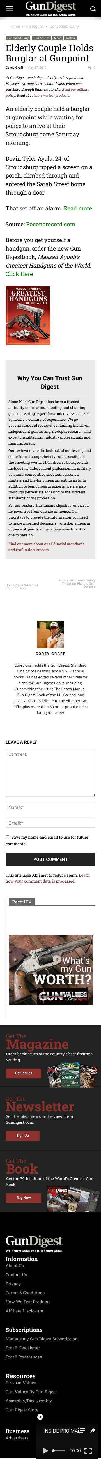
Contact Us (16, 1275)
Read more (78, 208)
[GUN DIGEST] (50, 8)
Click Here (19, 274)
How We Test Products (28, 1302)
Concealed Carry (64, 26)
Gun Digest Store (22, 1410)
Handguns (35, 26)
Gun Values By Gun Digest (31, 1392)
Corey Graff (14, 68)
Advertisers (17, 1438)
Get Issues (23, 1073)
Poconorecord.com (50, 224)
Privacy (13, 1284)
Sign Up (22, 1136)
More (57, 38)
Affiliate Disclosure (24, 1311)
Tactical (70, 38)
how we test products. (52, 95)
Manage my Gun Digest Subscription (42, 1339)
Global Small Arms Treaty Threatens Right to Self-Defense (77, 583)
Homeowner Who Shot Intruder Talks (22, 587)
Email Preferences (24, 1357)
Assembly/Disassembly (29, 1401)
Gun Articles (41, 38)
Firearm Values (21, 1383)
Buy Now (24, 1198)
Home (15, 26)
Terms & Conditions (25, 1293)
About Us (15, 1266)
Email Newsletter (23, 1348)
